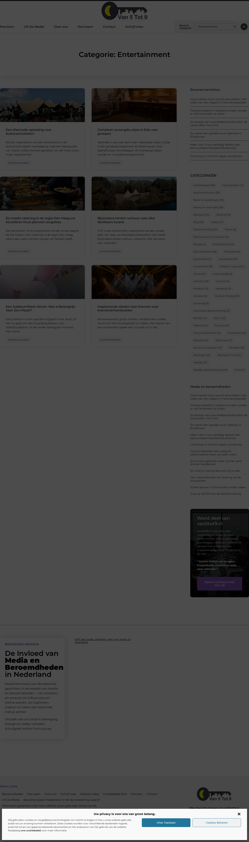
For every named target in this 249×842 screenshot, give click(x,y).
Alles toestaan (166, 822)
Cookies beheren (217, 822)
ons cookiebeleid (31, 830)
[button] (239, 814)
